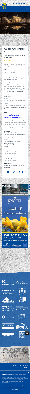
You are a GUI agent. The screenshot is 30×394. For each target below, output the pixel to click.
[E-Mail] (8, 172)
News (8, 36)
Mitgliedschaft (8, 9)
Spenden (16, 9)
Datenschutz (25, 365)
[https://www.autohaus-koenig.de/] (8, 308)
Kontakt (14, 365)
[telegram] (22, 172)
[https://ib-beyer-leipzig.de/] (22, 292)
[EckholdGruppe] (8, 282)
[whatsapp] (25, 172)
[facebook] (11, 172)
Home (3, 36)
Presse (21, 9)
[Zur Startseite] (5, 6)
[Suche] (27, 4)
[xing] (17, 172)
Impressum (19, 365)
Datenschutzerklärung (5, 382)
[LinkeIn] (19, 172)
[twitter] (14, 172)
